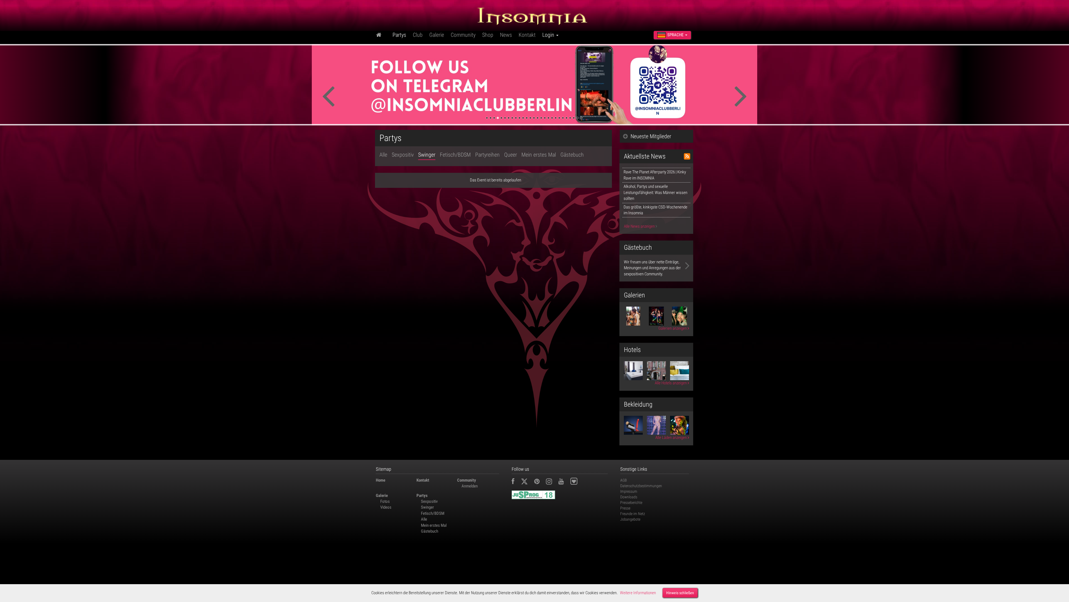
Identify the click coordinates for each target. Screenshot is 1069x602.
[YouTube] (563, 482)
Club (418, 34)
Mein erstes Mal (538, 154)
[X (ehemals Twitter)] (527, 482)
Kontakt (527, 34)
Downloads (628, 497)
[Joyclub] (578, 482)
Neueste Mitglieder (651, 136)
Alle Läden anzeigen (671, 437)
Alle (383, 154)
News (506, 34)
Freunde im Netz (632, 513)
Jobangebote (630, 519)
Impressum (628, 491)
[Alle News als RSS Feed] (687, 156)
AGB (623, 480)
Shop (487, 34)
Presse (625, 508)
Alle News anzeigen (640, 226)
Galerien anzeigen (673, 328)
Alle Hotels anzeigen (671, 382)
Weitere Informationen (638, 592)
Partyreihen (487, 154)
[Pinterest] (539, 482)
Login (549, 34)
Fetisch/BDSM (455, 154)
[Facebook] (516, 482)
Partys (399, 34)
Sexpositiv (403, 154)
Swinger (426, 154)
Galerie (436, 34)
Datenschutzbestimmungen (641, 486)
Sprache (675, 34)
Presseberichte (631, 502)
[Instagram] (552, 482)
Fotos (385, 501)
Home (380, 480)
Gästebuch (572, 154)
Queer (510, 154)
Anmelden (470, 486)
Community (463, 34)
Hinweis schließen (680, 593)
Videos (385, 507)
